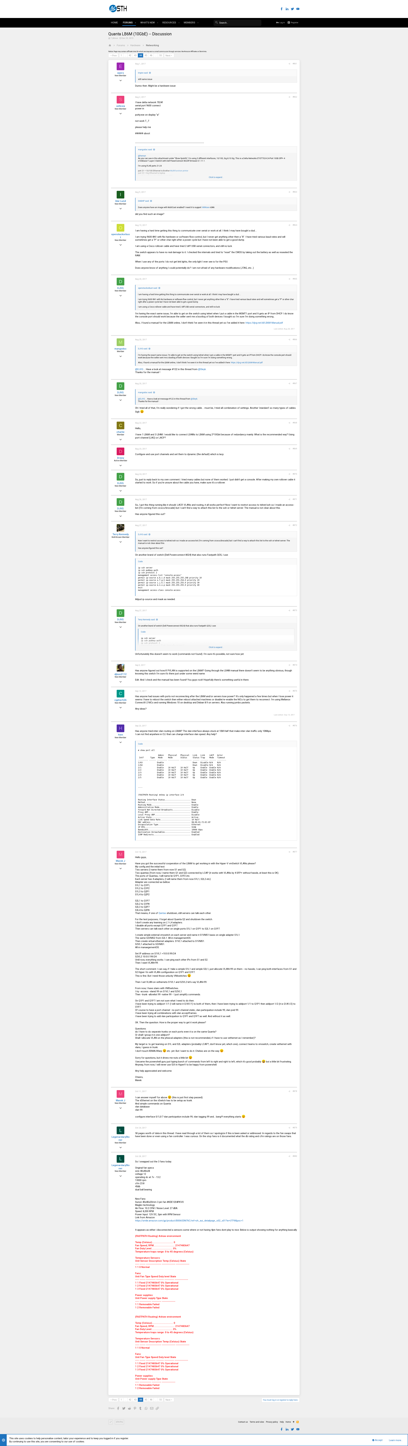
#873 (295, 610)
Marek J (120, 860)
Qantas (162, 913)
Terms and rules (257, 1422)
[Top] (293, 1422)
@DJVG (139, 369)
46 (151, 55)
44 (140, 55)
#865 (295, 279)
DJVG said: (143, 349)
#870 (295, 474)
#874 (295, 665)
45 (146, 55)
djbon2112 (120, 674)
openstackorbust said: (148, 288)
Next (168, 55)
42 (130, 55)
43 (135, 55)
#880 (295, 1156)
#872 (295, 525)
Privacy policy (272, 1422)
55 (160, 55)
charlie (120, 432)
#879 (295, 1128)
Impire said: (143, 73)
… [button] (125, 55)
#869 (295, 449)
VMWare (205, 207)
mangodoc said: (145, 149)
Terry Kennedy (121, 534)
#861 (295, 64)
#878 (295, 1091)
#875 (295, 691)
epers (120, 72)
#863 (295, 192)
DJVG (120, 288)
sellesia (120, 106)
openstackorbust (120, 236)
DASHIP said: (143, 201)
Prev (114, 55)
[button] (135, 22)
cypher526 (120, 700)
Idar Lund (120, 201)
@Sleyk (202, 369)
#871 (295, 499)
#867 (295, 383)
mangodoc (120, 348)
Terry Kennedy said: (146, 620)
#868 (295, 423)
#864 (295, 225)
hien (120, 734)
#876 (295, 726)
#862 (295, 97)
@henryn (142, 156)
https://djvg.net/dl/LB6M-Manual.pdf (264, 322)
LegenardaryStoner (121, 1138)
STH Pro (119, 1422)
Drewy (120, 457)
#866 (295, 339)
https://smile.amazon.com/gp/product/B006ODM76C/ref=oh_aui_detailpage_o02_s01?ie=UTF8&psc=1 (189, 1220)
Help (282, 1422)
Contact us (243, 1422)
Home (288, 1422)
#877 (295, 852)
